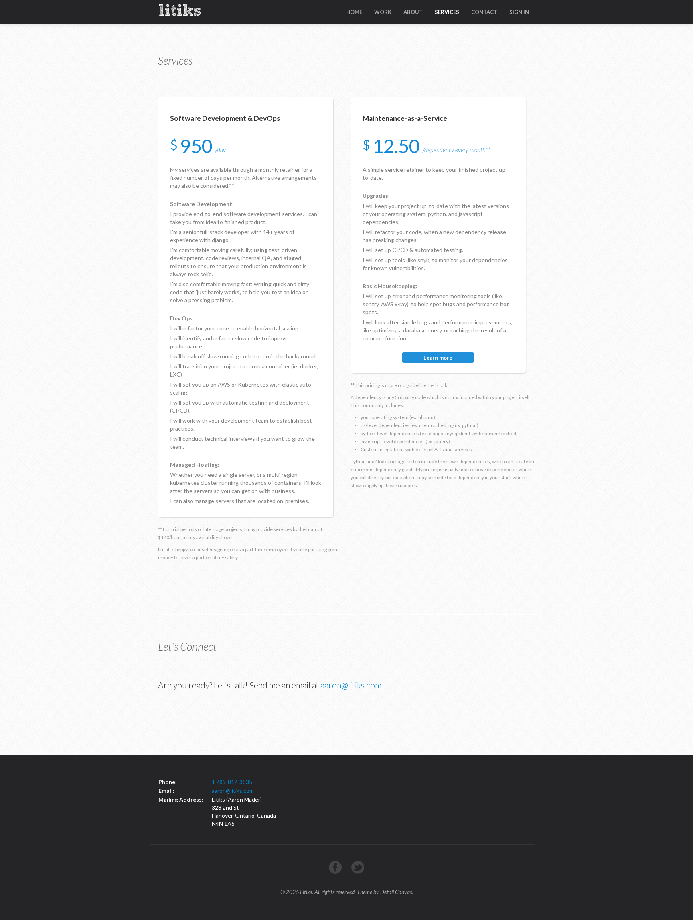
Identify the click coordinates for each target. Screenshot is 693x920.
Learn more (438, 357)
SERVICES (447, 12)
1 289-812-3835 (232, 781)
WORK (382, 12)
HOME (354, 12)
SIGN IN (519, 12)
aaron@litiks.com (350, 685)
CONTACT (484, 12)
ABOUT (413, 12)
